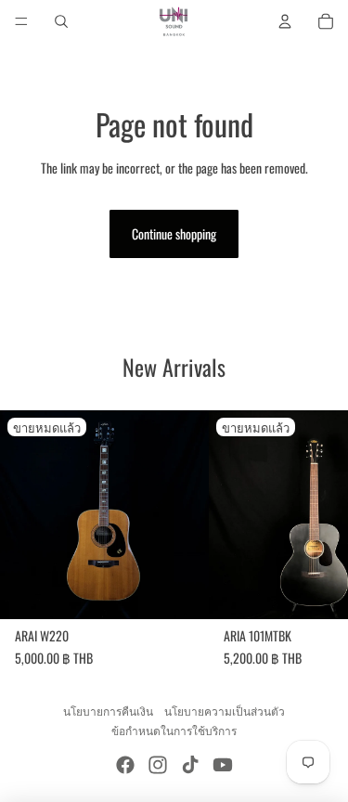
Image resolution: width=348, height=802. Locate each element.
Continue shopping (174, 233)
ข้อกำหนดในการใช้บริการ (174, 730)
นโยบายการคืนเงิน (108, 710)
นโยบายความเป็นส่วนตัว (224, 710)
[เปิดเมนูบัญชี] (284, 21)
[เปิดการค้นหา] (61, 21)
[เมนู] (21, 21)
